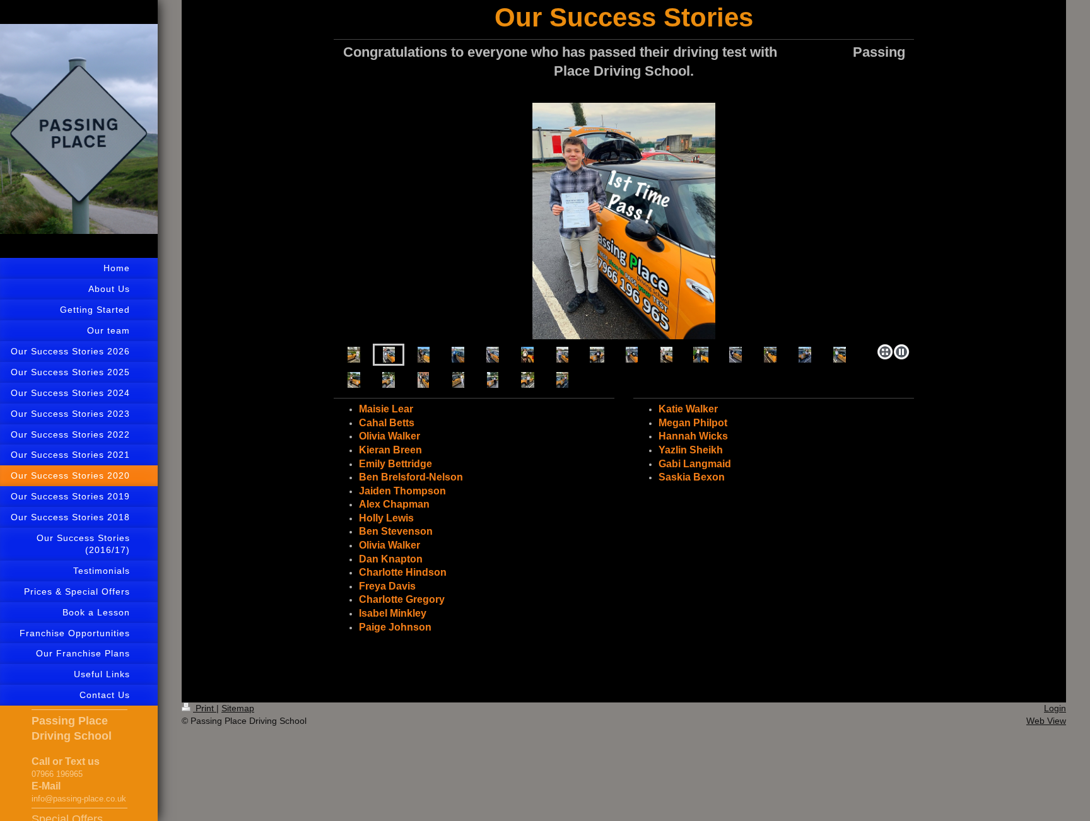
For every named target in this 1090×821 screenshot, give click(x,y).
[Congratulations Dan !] (666, 355)
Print (204, 708)
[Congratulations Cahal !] (354, 355)
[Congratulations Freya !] (770, 355)
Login (1055, 708)
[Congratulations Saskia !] (562, 380)
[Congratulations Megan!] (492, 380)
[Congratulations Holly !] (597, 355)
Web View (1046, 721)
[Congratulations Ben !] (624, 221)
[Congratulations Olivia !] (492, 355)
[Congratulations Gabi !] (527, 380)
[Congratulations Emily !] (424, 355)
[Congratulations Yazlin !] (423, 380)
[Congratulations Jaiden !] (527, 355)
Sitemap (237, 708)
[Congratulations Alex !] (562, 355)
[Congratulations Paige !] (354, 380)
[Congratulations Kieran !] (458, 355)
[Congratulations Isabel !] (839, 355)
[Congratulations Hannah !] (458, 380)
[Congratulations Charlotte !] (735, 355)
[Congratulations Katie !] (388, 380)
